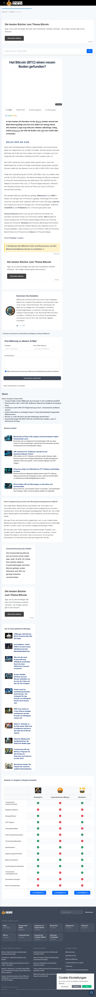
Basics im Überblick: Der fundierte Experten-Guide (44, 964)
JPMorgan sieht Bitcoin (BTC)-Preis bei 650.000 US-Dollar (23, 636)
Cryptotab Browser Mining (60, 797)
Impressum (71, 952)
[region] (48, 841)
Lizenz (20, 238)
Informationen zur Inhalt (75, 962)
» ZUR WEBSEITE (37, 893)
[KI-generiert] (38, 788)
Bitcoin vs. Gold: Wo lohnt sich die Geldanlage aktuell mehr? (27, 417)
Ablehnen (76, 986)
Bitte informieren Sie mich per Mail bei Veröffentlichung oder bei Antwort (33, 371)
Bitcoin (39, 121)
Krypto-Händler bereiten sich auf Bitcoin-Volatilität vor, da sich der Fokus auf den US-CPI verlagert (22, 679)
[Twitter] (17, 325)
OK (87, 986)
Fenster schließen (82, 239)
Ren (46, 217)
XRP (43, 131)
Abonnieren (89, 912)
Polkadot (22, 208)
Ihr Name (7, 345)
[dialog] (75, 981)
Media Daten (71, 973)
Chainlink (8, 208)
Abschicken (82, 233)
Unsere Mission (72, 959)
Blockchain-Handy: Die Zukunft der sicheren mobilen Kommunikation (23, 766)
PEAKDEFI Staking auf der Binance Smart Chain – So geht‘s (15, 964)
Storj (32, 232)
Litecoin (55, 202)
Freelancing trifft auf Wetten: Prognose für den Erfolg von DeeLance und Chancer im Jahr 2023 (23, 753)
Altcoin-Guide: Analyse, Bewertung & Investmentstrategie (14, 953)
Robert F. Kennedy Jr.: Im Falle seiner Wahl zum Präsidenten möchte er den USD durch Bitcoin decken (23, 728)
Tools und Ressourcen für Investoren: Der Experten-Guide (47, 969)
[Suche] (90, 51)
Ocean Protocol (11, 214)
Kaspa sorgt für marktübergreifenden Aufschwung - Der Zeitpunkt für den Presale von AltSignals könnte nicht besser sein (22, 696)
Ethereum (16, 131)
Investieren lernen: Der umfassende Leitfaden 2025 (45, 953)
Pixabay (13, 238)
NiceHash (81, 797)
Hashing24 (37, 797)
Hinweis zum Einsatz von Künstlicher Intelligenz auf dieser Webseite (27, 333)
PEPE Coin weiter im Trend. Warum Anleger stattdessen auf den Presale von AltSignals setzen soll (22, 713)
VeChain (24, 223)
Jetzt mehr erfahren (14, 38)
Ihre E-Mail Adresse (39, 345)
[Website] (20, 325)
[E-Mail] (24, 325)
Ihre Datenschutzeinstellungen (77, 970)
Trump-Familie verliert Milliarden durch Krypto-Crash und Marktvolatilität (32, 401)
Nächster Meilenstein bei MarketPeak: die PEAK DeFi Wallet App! (22, 741)
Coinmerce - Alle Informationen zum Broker (14, 958)
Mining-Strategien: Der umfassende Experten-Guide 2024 (45, 975)
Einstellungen (64, 986)
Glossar (69, 966)
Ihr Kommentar (9, 355)
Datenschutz (71, 955)
